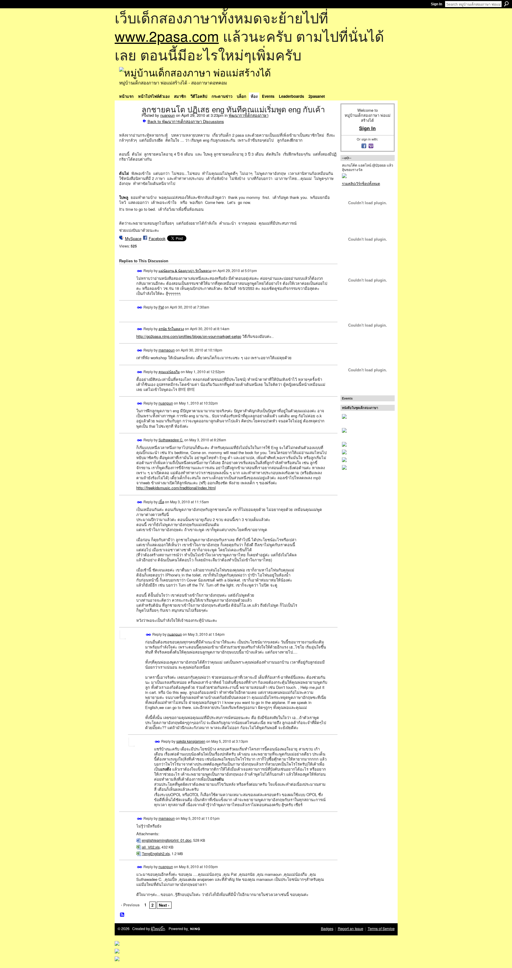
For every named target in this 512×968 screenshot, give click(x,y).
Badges (327, 928)
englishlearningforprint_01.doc (166, 840)
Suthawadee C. (171, 439)
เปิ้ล (161, 501)
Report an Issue (350, 928)
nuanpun (167, 115)
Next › (164, 905)
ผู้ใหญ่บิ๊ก (158, 928)
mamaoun (167, 349)
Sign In (436, 4)
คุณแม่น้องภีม (169, 371)
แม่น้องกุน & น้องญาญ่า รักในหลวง (185, 270)
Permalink (140, 271)
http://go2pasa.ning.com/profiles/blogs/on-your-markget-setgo (188, 336)
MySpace (133, 238)
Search (506, 4)
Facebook (157, 238)
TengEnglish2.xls (156, 853)
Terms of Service (381, 928)
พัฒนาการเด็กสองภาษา (248, 115)
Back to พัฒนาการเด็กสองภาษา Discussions (186, 121)
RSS (122, 915)
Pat (161, 306)
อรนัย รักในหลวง (171, 328)
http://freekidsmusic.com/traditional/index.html (176, 488)
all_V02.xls (151, 847)
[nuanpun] (128, 122)
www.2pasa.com (167, 35)
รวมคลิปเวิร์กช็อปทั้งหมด (361, 183)
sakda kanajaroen (190, 741)
